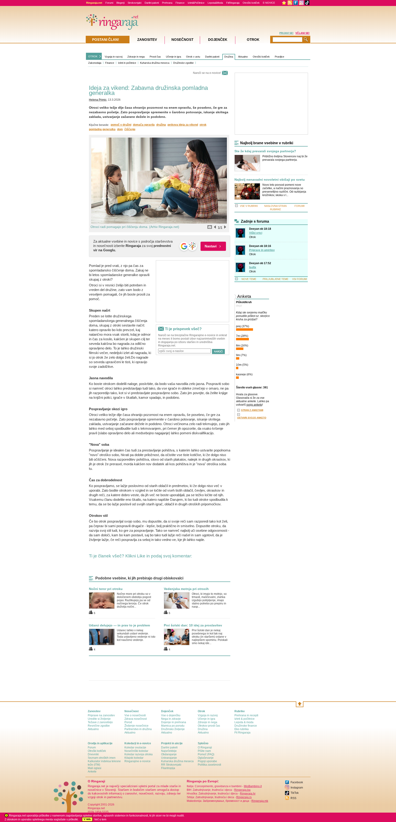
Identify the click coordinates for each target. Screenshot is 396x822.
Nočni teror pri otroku (106, 588)
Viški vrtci (255, 233)
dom (120, 129)
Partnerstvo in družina (138, 729)
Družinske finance (245, 725)
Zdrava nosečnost (135, 718)
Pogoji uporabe (207, 761)
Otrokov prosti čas (209, 725)
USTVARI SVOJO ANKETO (251, 417)
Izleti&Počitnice (196, 2)
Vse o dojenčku (170, 715)
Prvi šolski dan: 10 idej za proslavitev (193, 625)
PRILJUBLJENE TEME (275, 279)
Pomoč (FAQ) (206, 754)
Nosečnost (182, 40)
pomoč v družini (121, 124)
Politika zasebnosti (209, 764)
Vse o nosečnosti (135, 715)
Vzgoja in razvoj (113, 56)
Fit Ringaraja (242, 732)
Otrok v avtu (193, 56)
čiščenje (129, 129)
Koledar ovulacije (135, 747)
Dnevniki (93, 754)
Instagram (297, 787)
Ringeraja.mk (259, 801)
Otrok (252, 237)
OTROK (92, 56)
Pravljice (279, 56)
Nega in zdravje (171, 718)
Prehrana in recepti (246, 715)
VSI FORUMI (299, 279)
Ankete (92, 771)
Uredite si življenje (99, 718)
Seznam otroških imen (102, 757)
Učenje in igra (173, 56)
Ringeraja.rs (244, 797)
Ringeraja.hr (248, 793)
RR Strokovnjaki (171, 764)
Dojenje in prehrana (173, 722)
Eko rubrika (241, 729)
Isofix (252, 267)
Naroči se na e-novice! (207, 73)
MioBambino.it (253, 786)
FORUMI (299, 206)
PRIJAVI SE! (286, 33)
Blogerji (120, 2)
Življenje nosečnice (136, 725)
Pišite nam (204, 751)
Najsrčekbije (169, 751)
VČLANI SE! (302, 33)
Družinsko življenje (173, 729)
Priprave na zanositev (101, 715)
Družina (228, 56)
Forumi (109, 2)
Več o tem (100, 819)
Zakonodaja (94, 62)
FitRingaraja (232, 2)
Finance (180, 2)
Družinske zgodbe (183, 62)
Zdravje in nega (136, 56)
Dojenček (217, 40)
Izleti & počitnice (244, 718)
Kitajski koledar (133, 757)
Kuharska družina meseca (154, 62)
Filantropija (168, 768)
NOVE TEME (249, 279)
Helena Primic (98, 99)
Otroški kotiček (251, 2)
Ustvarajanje (169, 757)
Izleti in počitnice (127, 62)
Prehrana (167, 2)
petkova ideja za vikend (183, 124)
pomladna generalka (102, 129)
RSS (293, 798)
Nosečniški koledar (136, 751)
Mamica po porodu (172, 725)
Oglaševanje (206, 757)
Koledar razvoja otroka (138, 754)
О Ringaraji (205, 747)
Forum (92, 747)
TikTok (295, 792)
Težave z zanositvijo (100, 722)
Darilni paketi (152, 2)
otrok (203, 124)
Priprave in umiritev (262, 250)
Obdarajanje (169, 754)
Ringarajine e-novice (137, 761)
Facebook (297, 782)
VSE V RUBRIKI (249, 206)
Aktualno (243, 56)
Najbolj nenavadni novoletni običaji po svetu (269, 179)
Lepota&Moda (215, 2)
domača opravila (144, 124)
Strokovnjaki (134, 2)
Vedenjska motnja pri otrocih (186, 588)
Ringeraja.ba (242, 790)
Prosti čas (155, 56)
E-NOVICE (269, 2)
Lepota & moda (243, 722)
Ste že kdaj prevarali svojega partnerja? (265, 151)
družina (161, 124)
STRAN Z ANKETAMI (252, 410)
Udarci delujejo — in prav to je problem (119, 625)
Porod (128, 722)
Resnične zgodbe (99, 725)
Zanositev (147, 40)
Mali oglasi (94, 768)
